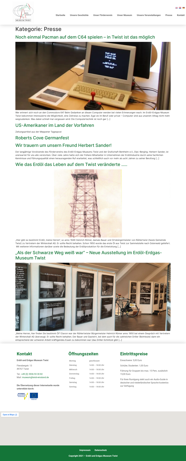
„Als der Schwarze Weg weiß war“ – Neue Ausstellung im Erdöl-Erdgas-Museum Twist (88, 255)
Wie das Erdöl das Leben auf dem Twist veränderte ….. (71, 164)
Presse (168, 15)
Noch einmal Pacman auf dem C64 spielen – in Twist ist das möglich (85, 37)
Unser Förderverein (102, 15)
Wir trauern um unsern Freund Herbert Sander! (63, 145)
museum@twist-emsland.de (35, 377)
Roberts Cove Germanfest (42, 137)
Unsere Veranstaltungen (149, 15)
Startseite (60, 15)
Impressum (85, 450)
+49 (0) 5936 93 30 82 (32, 374)
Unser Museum (124, 15)
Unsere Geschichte (79, 15)
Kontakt (181, 15)
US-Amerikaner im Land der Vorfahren (54, 125)
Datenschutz (101, 450)
